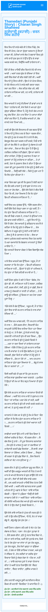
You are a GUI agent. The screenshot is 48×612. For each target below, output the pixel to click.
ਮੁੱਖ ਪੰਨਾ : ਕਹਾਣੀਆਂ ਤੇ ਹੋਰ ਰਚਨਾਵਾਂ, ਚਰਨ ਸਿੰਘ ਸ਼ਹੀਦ (22, 589)
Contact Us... (24, 606)
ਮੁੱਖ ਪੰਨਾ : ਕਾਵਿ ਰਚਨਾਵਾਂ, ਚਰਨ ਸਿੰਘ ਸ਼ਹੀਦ (19, 592)
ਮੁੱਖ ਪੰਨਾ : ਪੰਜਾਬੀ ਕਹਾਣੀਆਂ (13, 595)
